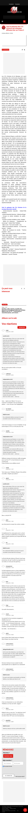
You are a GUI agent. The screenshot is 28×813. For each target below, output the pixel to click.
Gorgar (7, 605)
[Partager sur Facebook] (22, 49)
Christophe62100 (9, 566)
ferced (7, 581)
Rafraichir (22, 327)
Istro (6, 542)
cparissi (7, 633)
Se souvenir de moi (8, 766)
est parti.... (8, 613)
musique (3, 33)
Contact (3, 811)
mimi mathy (4, 304)
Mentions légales (5, 808)
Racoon (7, 708)
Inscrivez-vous (8, 756)
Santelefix (7, 431)
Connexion (17, 4)
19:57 (6, 307)
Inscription (11, 4)
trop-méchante (8, 408)
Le (6, 528)
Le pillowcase (8, 373)
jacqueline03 (8, 720)
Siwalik (7, 330)
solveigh (7, 467)
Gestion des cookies (5, 809)
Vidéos (3, 307)
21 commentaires (5, 49)
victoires (11, 33)
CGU (17, 810)
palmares (7, 33)
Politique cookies (13, 808)
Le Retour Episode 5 (9, 643)
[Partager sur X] (25, 49)
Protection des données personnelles (8, 810)
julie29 (7, 520)
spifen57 (7, 478)
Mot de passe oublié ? (20, 776)
